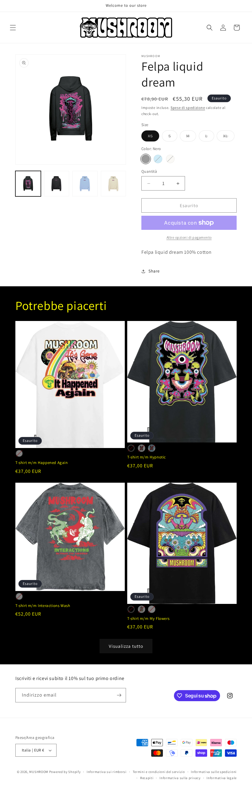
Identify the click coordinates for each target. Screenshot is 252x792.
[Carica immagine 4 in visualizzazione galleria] (85, 183)
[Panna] (170, 159)
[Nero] (145, 159)
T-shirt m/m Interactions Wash (42, 605)
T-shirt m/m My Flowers (148, 618)
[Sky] (158, 159)
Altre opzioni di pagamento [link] (189, 237)
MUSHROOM (38, 772)
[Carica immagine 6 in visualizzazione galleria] (113, 183)
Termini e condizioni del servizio (159, 772)
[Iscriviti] (119, 695)
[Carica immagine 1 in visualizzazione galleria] (28, 183)
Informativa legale (222, 778)
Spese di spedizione (188, 107)
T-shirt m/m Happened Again (41, 462)
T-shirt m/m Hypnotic (146, 457)
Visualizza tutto (126, 646)
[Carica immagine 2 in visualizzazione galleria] (56, 183)
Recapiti (147, 778)
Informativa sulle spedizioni (214, 772)
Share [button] (154, 271)
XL (228, 137)
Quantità (149, 171)
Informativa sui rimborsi (107, 772)
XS (153, 137)
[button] (13, 27)
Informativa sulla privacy (180, 778)
